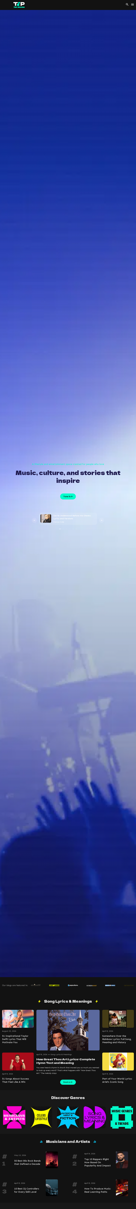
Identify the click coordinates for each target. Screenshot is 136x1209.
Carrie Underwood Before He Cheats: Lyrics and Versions (72, 517)
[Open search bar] (127, 4)
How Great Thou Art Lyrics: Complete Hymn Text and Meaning (65, 1061)
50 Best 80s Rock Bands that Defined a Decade (27, 1162)
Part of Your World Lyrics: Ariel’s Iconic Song (117, 1080)
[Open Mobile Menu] (132, 4)
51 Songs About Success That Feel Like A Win (15, 1080)
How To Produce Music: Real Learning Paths (97, 1190)
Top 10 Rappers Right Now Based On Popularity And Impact (97, 1162)
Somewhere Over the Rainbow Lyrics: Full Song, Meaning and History (116, 1039)
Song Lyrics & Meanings (61, 1054)
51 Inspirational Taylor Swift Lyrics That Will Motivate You (15, 1039)
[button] (34, 520)
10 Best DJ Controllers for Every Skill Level (26, 1190)
